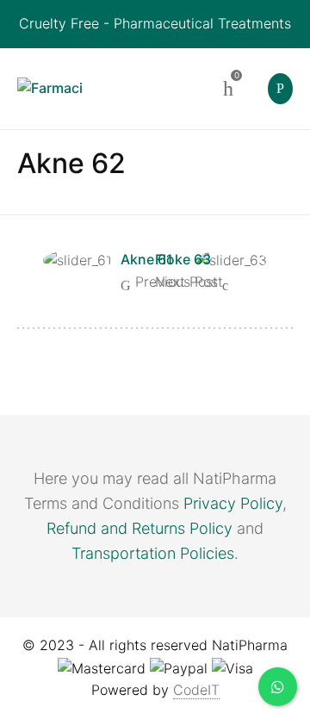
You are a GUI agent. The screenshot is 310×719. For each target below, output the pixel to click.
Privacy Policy (232, 503)
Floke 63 (183, 259)
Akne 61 (147, 259)
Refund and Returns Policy (139, 528)
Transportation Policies (152, 553)
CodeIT (196, 689)
